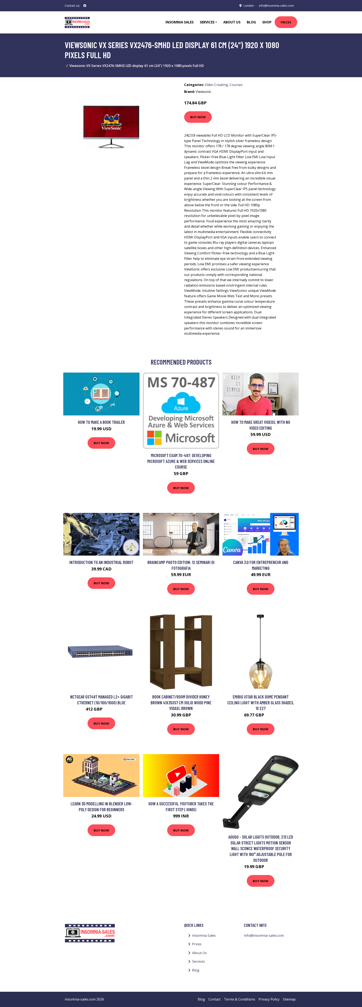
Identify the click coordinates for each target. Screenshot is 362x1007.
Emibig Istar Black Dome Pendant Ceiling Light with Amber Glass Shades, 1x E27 (260, 702)
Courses (236, 84)
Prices (286, 22)
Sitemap (289, 999)
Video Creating (216, 84)
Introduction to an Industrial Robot (101, 562)
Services (198, 961)
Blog (251, 22)
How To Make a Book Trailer (101, 422)
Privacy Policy (269, 999)
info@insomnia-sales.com (276, 6)
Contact (214, 999)
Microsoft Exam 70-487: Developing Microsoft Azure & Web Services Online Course (181, 461)
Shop (267, 22)
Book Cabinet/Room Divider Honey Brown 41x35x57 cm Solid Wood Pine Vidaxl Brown (181, 702)
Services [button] (207, 22)
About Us (231, 22)
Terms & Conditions (239, 999)
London (248, 6)
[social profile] (85, 6)
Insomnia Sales (179, 22)
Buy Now (198, 117)
